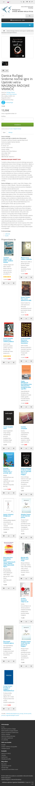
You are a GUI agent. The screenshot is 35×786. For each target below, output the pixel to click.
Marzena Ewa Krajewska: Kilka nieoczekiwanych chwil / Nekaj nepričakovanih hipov (9, 561)
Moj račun (4, 764)
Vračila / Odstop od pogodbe (9, 746)
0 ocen (11, 129)
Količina (3, 116)
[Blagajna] (32, 2)
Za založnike (4, 740)
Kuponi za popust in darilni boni (9, 732)
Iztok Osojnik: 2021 (8, 427)
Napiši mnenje (17, 129)
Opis (4, 132)
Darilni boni (4, 757)
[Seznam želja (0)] (27, 2)
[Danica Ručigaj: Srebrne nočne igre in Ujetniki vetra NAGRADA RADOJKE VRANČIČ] (17, 47)
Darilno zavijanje (24, 427)
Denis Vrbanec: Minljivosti (8, 515)
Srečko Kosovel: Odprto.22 (24, 600)
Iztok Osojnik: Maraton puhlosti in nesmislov (26, 341)
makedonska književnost (12, 713)
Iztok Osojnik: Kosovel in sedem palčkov (8, 340)
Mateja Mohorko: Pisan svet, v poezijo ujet (7, 470)
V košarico (17, 125)
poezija (21, 713)
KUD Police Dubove (11, 94)
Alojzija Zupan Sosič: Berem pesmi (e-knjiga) (26, 644)
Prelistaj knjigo (9, 102)
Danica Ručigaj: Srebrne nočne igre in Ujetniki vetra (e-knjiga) (26, 471)
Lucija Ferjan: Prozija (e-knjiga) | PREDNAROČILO (8, 688)
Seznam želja (4, 767)
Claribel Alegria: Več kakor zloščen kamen (8, 260)
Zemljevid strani (5, 748)
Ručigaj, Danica (11, 92)
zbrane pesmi (27, 713)
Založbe (3, 755)
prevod (3, 715)
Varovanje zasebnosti (7, 738)
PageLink (27, 782)
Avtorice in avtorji (6, 753)
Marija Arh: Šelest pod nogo (24, 558)
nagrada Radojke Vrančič (12, 715)
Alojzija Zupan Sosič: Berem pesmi (26, 515)
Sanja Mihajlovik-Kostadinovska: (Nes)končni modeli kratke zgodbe (26, 385)
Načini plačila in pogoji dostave (9, 730)
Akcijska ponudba (6, 759)
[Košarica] (29, 2)
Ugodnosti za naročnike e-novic (9, 769)
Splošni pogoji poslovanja (8, 736)
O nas (2, 727)
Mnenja (10, 132)
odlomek (7, 234)
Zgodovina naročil (6, 766)
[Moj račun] (24, 2)
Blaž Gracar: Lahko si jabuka (26, 258)
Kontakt (3, 745)
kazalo (7, 236)
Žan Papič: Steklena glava (8, 642)
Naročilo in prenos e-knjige (8, 729)
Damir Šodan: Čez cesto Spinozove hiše (26, 298)
